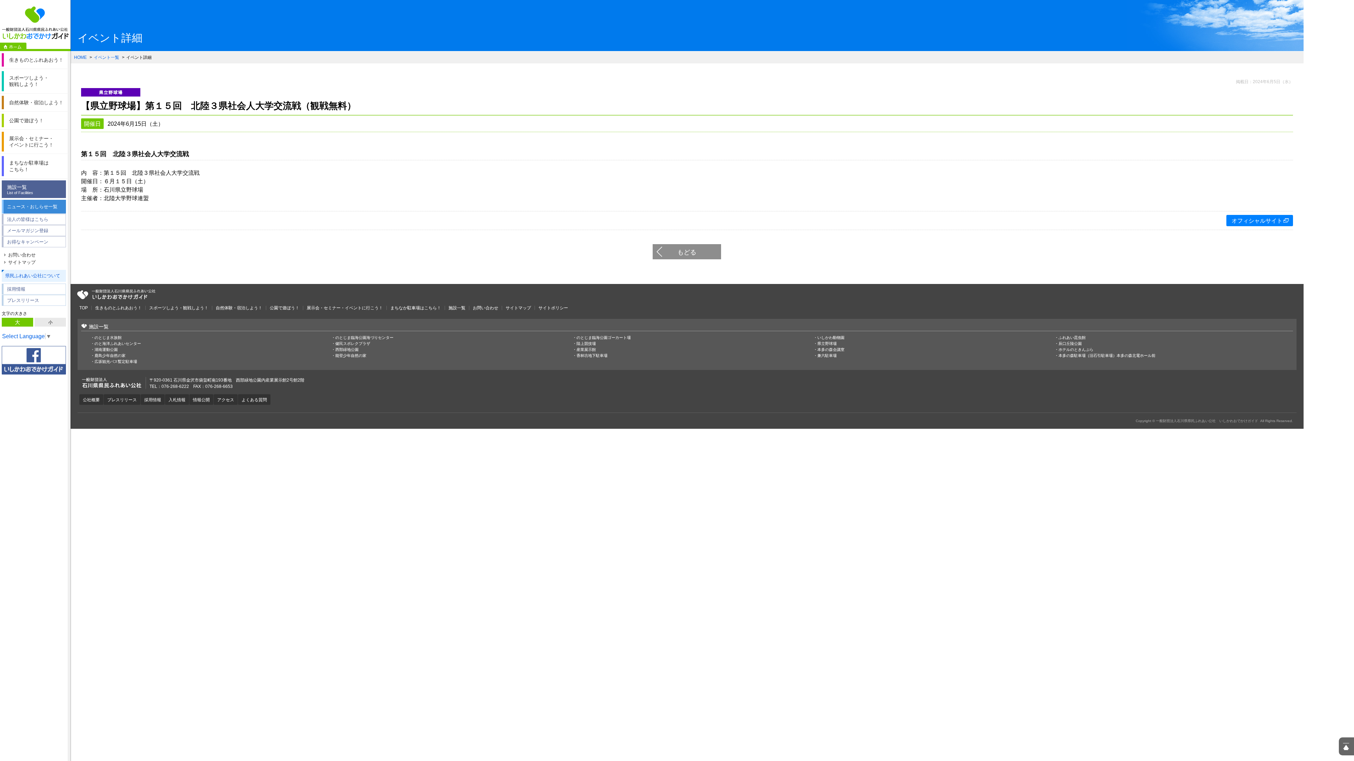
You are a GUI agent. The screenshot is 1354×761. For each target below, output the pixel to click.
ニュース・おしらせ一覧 (32, 206)
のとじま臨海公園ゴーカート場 (604, 338)
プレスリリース (23, 300)
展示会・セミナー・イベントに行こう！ (345, 308)
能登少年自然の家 (350, 356)
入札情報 (177, 399)
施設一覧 (20, 189)
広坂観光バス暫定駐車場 (115, 362)
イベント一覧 (106, 57)
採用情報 (16, 289)
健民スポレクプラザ (352, 344)
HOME (80, 57)
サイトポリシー (553, 308)
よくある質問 (254, 399)
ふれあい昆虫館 (1072, 338)
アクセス (225, 399)
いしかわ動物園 (830, 338)
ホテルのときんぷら (1076, 350)
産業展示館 (586, 350)
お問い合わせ (22, 255)
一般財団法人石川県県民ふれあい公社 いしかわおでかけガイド (35, 23)
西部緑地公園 (347, 350)
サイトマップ (22, 262)
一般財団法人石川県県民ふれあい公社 (116, 294)
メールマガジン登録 (27, 230)
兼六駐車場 (827, 356)
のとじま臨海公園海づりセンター (364, 338)
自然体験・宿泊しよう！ (239, 308)
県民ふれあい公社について (32, 275)
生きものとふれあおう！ (118, 308)
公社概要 (91, 399)
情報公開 (201, 399)
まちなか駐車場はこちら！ (415, 308)
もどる (686, 252)
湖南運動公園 (106, 350)
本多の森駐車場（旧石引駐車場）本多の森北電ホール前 (1107, 356)
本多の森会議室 (830, 350)
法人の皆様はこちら (27, 219)
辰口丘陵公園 (1070, 344)
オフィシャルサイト (1257, 221)
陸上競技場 (586, 344)
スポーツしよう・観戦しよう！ (178, 308)
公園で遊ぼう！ (284, 308)
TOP (83, 308)
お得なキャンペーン (27, 242)
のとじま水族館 (108, 338)
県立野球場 (827, 344)
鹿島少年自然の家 (110, 356)
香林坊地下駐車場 (592, 356)
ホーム (13, 47)
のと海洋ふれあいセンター (117, 344)
